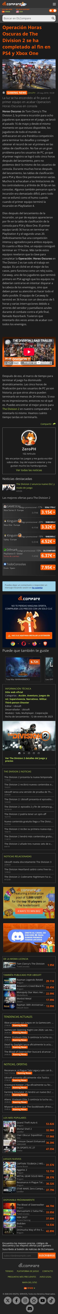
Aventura (32, 695)
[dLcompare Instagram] (24, 1301)
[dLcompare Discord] (29, 1309)
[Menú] (54, 4)
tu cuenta (37, 587)
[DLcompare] (29, 1265)
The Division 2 (10, 409)
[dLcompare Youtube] (42, 1301)
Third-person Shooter (17, 702)
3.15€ (47, 512)
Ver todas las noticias (29, 470)
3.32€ (47, 527)
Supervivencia (17, 699)
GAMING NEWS (16, 92)
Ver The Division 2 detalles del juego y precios (26, 759)
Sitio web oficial (14, 692)
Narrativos (32, 699)
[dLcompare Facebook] (16, 1301)
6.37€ (47, 555)
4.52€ (47, 541)
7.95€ (47, 567)
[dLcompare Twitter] (7, 1301)
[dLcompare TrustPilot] (33, 1301)
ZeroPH (32, 92)
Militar (43, 699)
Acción (22, 695)
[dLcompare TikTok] (50, 1301)
